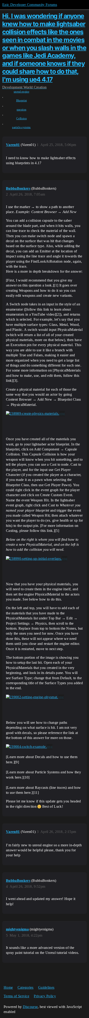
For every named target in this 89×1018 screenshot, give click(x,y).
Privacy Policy (45, 996)
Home (8, 987)
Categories (26, 987)
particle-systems (21, 127)
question (21, 109)
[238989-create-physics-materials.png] (35, 413)
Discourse (30, 1007)
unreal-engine (21, 91)
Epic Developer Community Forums (29, 5)
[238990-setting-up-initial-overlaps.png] (36, 558)
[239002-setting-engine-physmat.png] (35, 697)
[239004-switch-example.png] (29, 746)
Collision (21, 118)
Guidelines (46, 987)
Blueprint (21, 100)
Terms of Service (16, 996)
